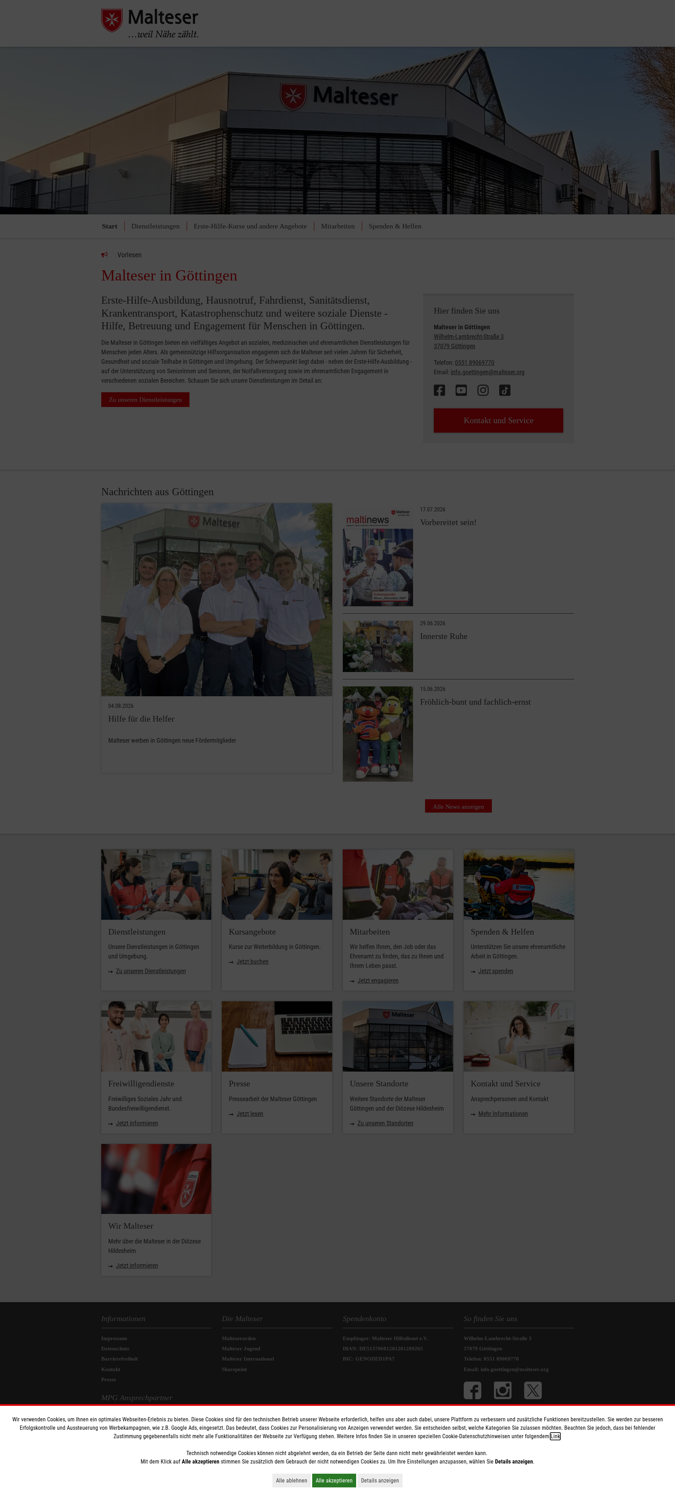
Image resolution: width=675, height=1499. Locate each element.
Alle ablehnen (293, 1480)
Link (555, 1436)
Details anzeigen (382, 1480)
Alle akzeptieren (336, 1480)
